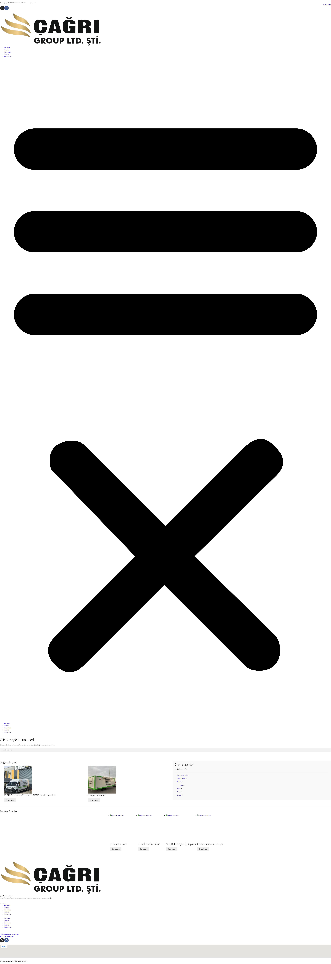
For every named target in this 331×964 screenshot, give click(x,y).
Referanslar (7, 56)
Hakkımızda (7, 52)
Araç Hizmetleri (182, 775)
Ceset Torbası (181, 778)
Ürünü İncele (10, 800)
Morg (178, 788)
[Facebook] (6, 8)
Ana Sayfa (7, 47)
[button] (165, 391)
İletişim (6, 54)
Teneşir (179, 795)
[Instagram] (2, 8)
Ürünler (6, 50)
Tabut (181, 785)
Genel (179, 782)
